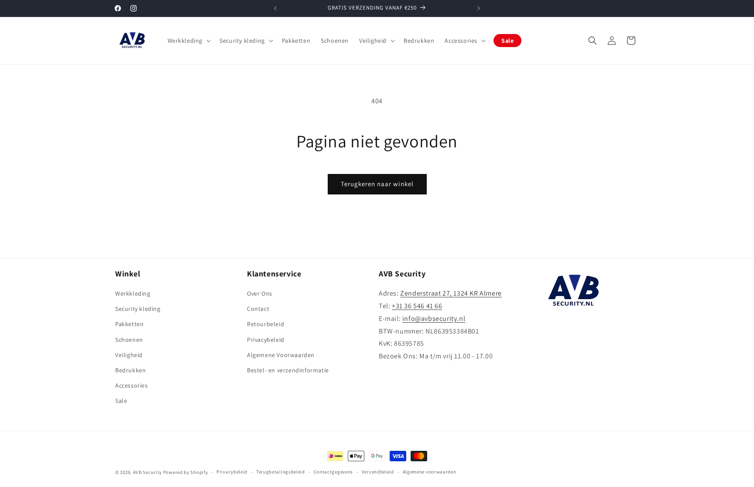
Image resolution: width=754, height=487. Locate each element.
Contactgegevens (333, 472)
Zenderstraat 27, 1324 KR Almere (451, 293)
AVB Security (147, 472)
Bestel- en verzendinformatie (288, 370)
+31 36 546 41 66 (417, 305)
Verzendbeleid (378, 472)
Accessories (131, 385)
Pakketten (129, 324)
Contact (258, 309)
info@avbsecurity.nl (433, 318)
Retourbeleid (265, 324)
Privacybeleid (265, 340)
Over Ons (259, 293)
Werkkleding (133, 293)
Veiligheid (129, 355)
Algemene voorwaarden (429, 472)
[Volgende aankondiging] (478, 8)
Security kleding (138, 309)
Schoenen (129, 340)
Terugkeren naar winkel (377, 184)
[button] (188, 40)
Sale (121, 401)
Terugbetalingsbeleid (280, 472)
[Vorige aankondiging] (275, 8)
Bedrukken (130, 370)
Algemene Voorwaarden (281, 355)
